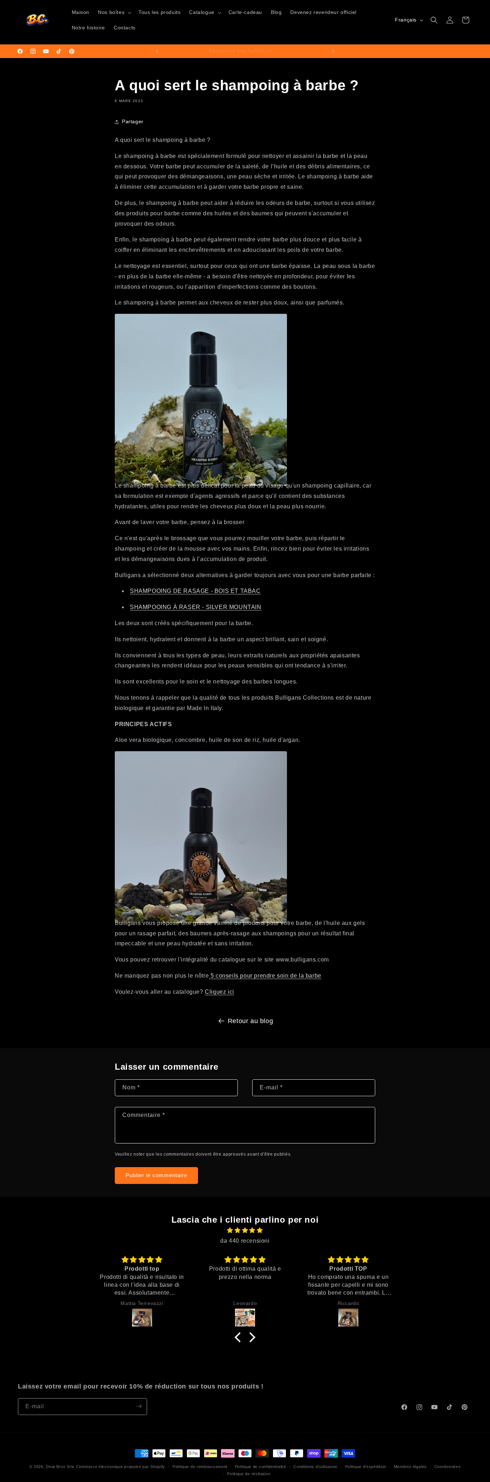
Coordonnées (447, 1466)
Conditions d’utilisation (315, 1466)
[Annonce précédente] (157, 51)
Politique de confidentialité (260, 1466)
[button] (114, 12)
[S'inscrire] (139, 1406)
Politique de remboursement (200, 1466)
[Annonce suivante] (333, 51)
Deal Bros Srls (60, 1466)
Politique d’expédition (365, 1466)
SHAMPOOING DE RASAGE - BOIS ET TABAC (195, 591)
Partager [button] (132, 121)
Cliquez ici (219, 992)
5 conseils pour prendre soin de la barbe (266, 976)
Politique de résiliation (248, 1474)
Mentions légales (410, 1466)
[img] (245, 1230)
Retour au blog (250, 1021)
